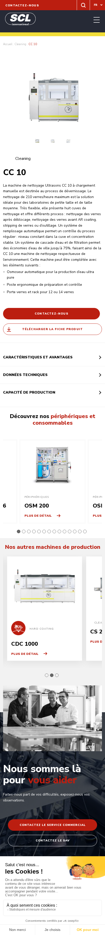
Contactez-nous (22, 5)
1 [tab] (18, 531)
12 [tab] (74, 531)
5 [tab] (39, 531)
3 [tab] (29, 531)
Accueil (7, 44)
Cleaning (20, 44)
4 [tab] (34, 531)
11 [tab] (69, 531)
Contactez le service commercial (53, 825)
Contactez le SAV (53, 840)
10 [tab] (64, 531)
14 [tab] (85, 531)
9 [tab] (59, 531)
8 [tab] (54, 531)
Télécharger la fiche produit (52, 329)
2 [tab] (23, 531)
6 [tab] (44, 531)
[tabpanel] (52, 481)
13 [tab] (80, 531)
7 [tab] (49, 531)
